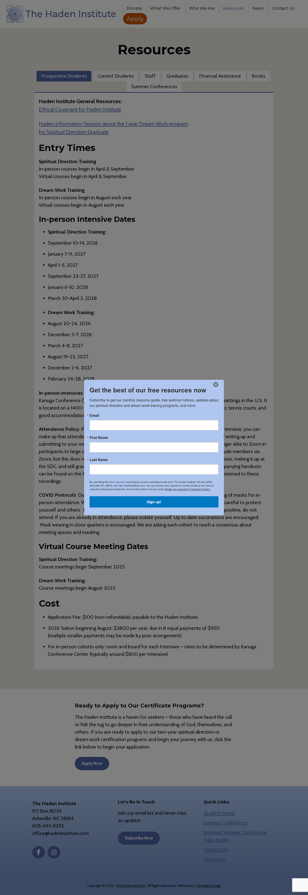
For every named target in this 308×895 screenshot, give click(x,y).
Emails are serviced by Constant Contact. (187, 489)
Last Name (99, 459)
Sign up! (154, 501)
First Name (99, 437)
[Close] (216, 384)
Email (94, 415)
